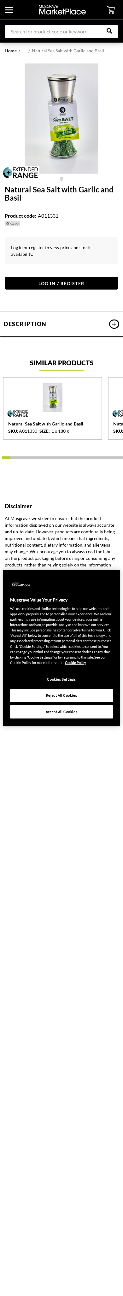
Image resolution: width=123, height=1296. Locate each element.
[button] (61, 324)
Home (11, 50)
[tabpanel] (61, 118)
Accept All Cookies (61, 712)
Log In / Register (61, 283)
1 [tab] (61, 179)
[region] (61, 648)
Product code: (20, 216)
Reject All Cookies (61, 695)
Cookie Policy (75, 662)
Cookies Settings (61, 679)
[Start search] (113, 31)
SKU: (13, 431)
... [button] (23, 50)
